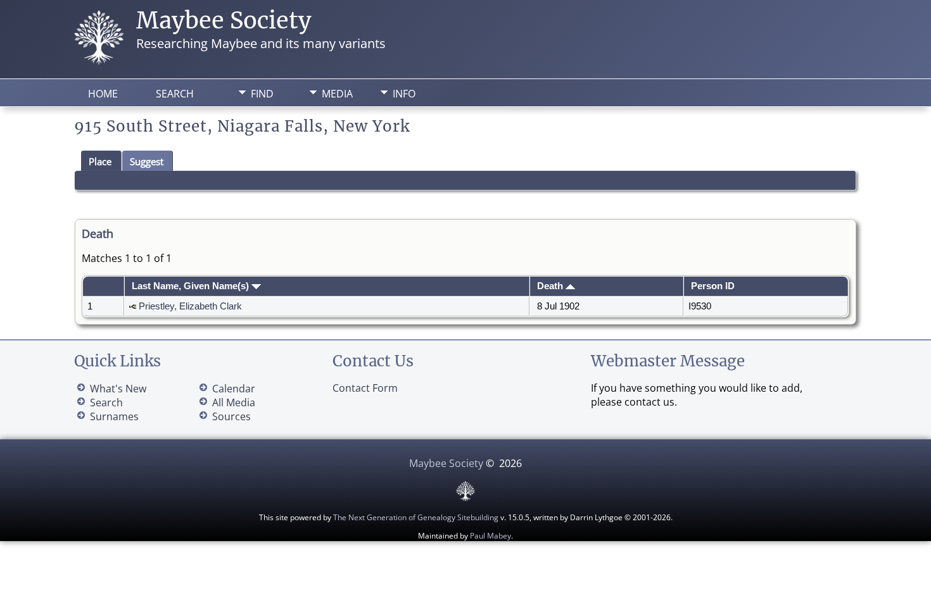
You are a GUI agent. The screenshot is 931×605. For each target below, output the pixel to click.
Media (337, 94)
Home (103, 94)
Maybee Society (224, 20)
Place (100, 161)
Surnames (114, 416)
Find (262, 94)
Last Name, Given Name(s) (191, 286)
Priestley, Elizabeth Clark (190, 306)
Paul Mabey (490, 535)
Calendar (233, 389)
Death (551, 286)
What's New (118, 389)
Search (175, 94)
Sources (231, 416)
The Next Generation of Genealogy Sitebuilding (415, 517)
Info (404, 94)
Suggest (146, 161)
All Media (233, 402)
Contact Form (365, 388)
